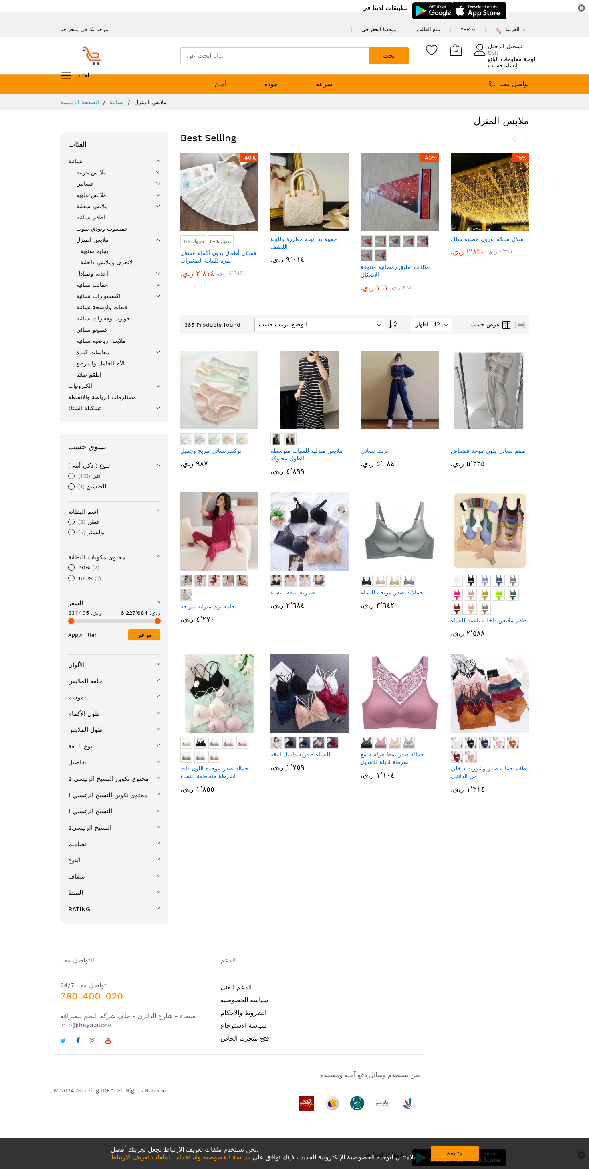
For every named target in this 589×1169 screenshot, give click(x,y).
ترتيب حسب (273, 324)
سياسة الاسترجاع (243, 1025)
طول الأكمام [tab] (84, 713)
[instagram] (92, 1041)
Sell (493, 52)
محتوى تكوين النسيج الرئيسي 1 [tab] (107, 795)
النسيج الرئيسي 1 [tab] (90, 811)
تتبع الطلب (428, 29)
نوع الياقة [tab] (80, 746)
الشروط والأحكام (243, 1013)
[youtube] (108, 1041)
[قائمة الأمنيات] (432, 49)
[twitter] (63, 1041)
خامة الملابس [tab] (85, 681)
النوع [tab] (74, 860)
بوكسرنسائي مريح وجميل (210, 451)
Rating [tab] (79, 909)
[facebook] (78, 1041)
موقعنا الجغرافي (379, 29)
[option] (303, 241)
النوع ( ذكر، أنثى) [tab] (90, 465)
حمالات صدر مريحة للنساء (392, 592)
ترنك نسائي (374, 451)
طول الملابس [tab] (85, 729)
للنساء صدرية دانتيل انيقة (300, 754)
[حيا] (94, 55)
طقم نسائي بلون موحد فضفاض (488, 451)
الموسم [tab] (78, 697)
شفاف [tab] (76, 876)
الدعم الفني (236, 987)
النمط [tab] (75, 892)
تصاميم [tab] (77, 844)
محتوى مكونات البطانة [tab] (96, 557)
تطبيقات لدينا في (384, 8)
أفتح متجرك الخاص (245, 1038)
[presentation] (515, 139)
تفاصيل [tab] (77, 762)
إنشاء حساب (503, 65)
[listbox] (336, 249)
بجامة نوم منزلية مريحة (208, 606)
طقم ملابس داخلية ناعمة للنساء (488, 620)
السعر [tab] (75, 603)
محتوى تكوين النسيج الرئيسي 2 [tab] (108, 778)
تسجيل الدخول (505, 46)
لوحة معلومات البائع (511, 59)
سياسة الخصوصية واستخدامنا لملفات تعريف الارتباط (180, 1157)
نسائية (117, 102)
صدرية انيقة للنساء (292, 592)
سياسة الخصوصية (244, 1000)
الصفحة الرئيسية (80, 102)
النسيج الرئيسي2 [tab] (89, 827)
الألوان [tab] (76, 665)
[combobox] (274, 55)
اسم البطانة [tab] (83, 511)
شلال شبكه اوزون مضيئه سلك (423, 239)
